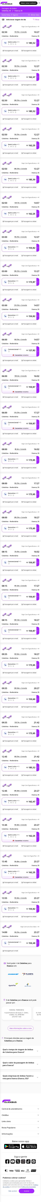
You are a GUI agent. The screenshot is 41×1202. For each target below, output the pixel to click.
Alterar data (35, 15)
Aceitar (26, 1191)
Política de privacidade (29, 1187)
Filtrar (37, 20)
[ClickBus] (6, 3)
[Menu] (39, 3)
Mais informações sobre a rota (21, 1028)
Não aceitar (12, 1191)
